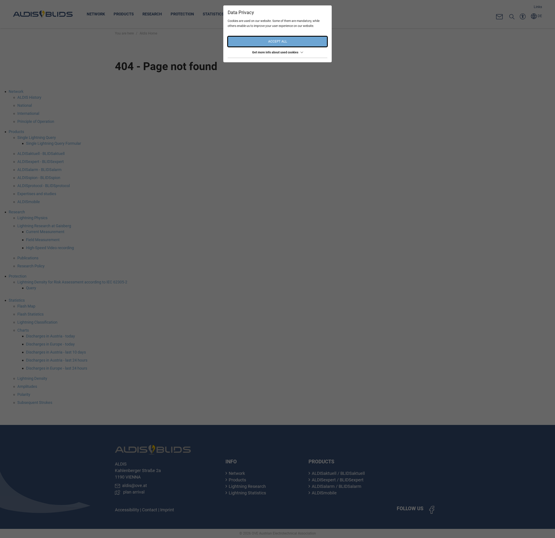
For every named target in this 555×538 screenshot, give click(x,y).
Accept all (277, 41)
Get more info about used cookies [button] (275, 52)
